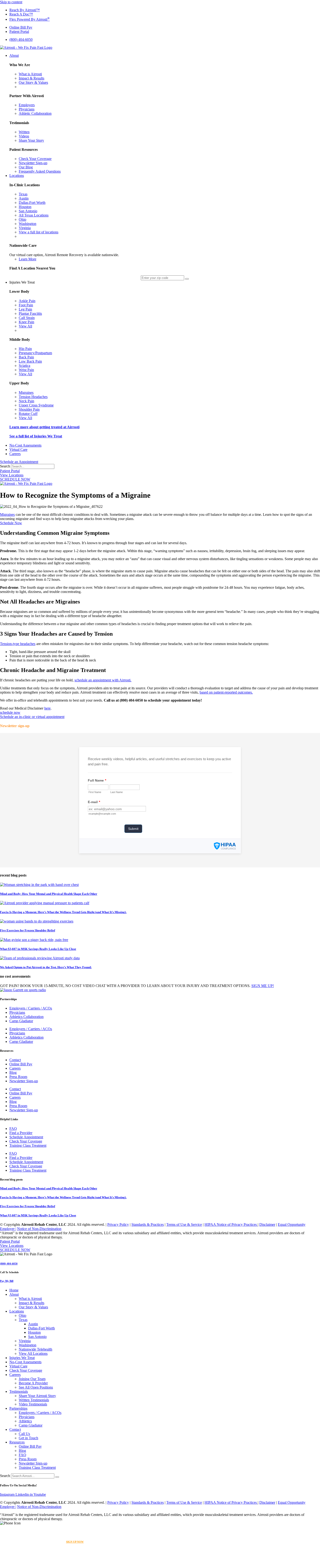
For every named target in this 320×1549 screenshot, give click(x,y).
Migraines (7, 514)
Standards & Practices (147, 1224)
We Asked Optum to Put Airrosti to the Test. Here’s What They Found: (46, 967)
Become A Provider (33, 1383)
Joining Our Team (32, 1379)
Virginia (25, 1341)
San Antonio (37, 1337)
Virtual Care (18, 1366)
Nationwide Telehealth (35, 1349)
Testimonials (18, 1391)
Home (14, 1290)
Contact (15, 1060)
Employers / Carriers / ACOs (30, 1008)
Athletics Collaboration (26, 1017)
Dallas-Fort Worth (41, 1328)
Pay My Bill (6, 1280)
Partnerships (18, 1408)
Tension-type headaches (17, 644)
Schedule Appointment (26, 1137)
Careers (15, 1068)
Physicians (17, 1012)
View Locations (11, 475)
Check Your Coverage (25, 1141)
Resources (17, 1442)
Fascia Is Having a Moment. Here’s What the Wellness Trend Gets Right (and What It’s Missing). (63, 912)
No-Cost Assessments (25, 1362)
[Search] (57, 1477)
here (47, 708)
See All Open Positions (36, 1387)
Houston (34, 1332)
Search (5, 466)
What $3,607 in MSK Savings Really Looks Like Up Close (38, 949)
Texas (23, 1320)
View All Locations (33, 1353)
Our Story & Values (33, 1307)
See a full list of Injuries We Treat (35, 436)
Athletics (25, 1421)
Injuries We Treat (22, 1358)
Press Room (18, 1077)
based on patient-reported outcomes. (226, 692)
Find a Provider (20, 1133)
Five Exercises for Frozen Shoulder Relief (27, 930)
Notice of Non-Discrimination (39, 1229)
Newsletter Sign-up (23, 1081)
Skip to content (11, 2)
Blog (13, 1072)
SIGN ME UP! (262, 986)
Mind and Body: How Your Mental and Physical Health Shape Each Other (48, 894)
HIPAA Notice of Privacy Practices (231, 1224)
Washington (27, 1345)
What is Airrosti (30, 1299)
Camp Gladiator (21, 1021)
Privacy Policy (118, 1224)
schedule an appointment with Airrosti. (102, 680)
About (14, 1294)
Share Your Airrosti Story (37, 1396)
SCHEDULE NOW (15, 479)
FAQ (13, 1129)
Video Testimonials (33, 1404)
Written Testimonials (34, 1400)
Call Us (24, 1434)
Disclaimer (267, 1224)
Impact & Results (31, 1303)
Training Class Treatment (27, 1145)
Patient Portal (10, 471)
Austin (33, 1324)
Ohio (22, 1315)
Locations (16, 1311)
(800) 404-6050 (9, 1263)
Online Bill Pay (20, 1064)
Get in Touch (28, 1438)
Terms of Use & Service (184, 1224)
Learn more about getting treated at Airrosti (44, 427)
